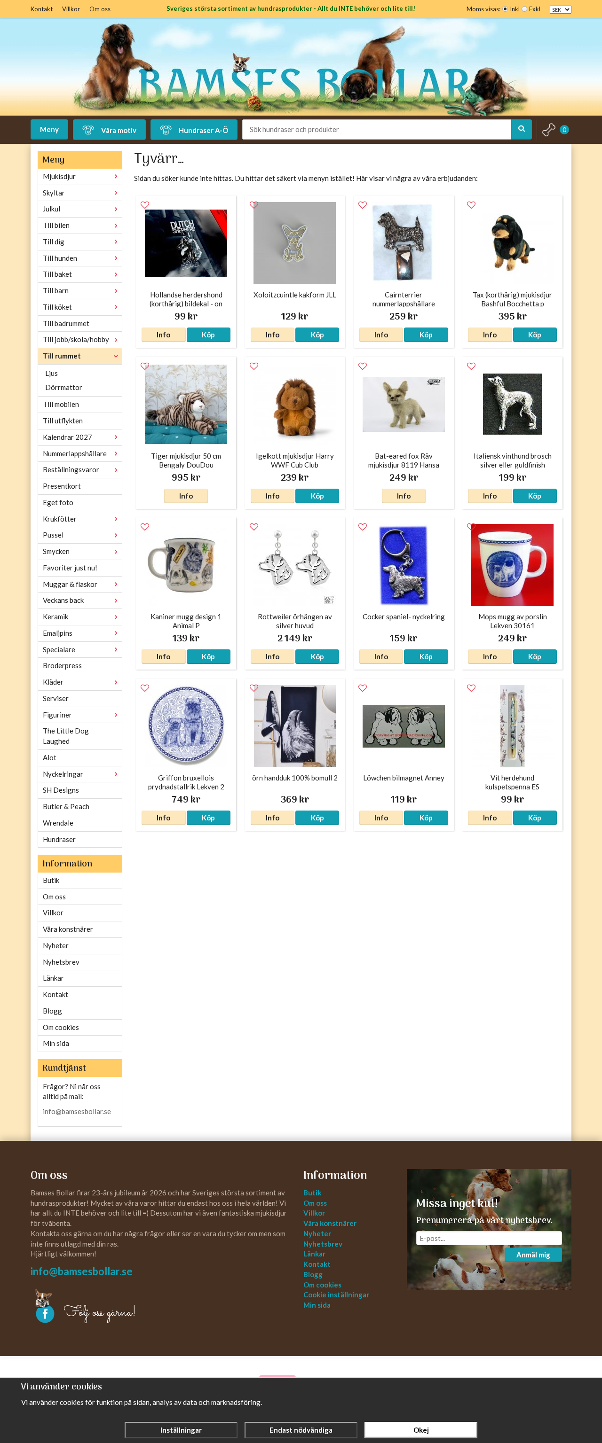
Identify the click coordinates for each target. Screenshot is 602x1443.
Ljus (51, 373)
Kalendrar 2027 (67, 437)
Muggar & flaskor (70, 584)
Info (163, 334)
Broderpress (62, 665)
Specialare (59, 649)
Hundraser (59, 839)
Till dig (53, 241)
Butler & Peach (66, 806)
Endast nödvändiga (301, 1430)
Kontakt (42, 9)
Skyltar (54, 192)
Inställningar (181, 1430)
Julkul (51, 208)
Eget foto (58, 502)
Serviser (56, 698)
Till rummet (62, 355)
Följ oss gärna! (100, 1313)
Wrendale (58, 823)
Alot (49, 757)
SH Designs (61, 790)
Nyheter (56, 945)
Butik (51, 880)
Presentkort (62, 486)
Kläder (53, 682)
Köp (208, 334)
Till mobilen (61, 404)
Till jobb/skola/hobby (76, 339)
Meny (49, 129)
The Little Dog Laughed (66, 735)
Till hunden (60, 258)
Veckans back (63, 600)
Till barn (56, 290)
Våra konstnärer (68, 929)
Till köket (57, 307)
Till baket (57, 274)
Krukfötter (60, 519)
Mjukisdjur (59, 176)
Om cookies (61, 1027)
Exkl (534, 9)
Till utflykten (63, 420)
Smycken (56, 551)
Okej (421, 1430)
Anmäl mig (533, 1254)
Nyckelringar (63, 774)
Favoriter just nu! (70, 567)
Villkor (71, 9)
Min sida (56, 1043)
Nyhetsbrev (61, 962)
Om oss (100, 9)
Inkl (515, 9)
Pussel (53, 534)
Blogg (52, 1010)
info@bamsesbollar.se (77, 1111)
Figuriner (57, 714)
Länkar (53, 978)
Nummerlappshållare (75, 453)
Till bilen (56, 225)
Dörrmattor (63, 387)
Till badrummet (66, 323)
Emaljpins (57, 633)
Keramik (55, 616)
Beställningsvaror (71, 469)
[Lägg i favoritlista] (145, 205)
